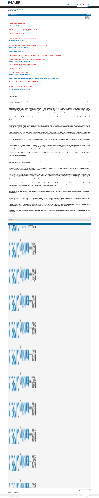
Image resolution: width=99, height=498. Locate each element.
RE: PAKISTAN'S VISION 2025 (14, 226)
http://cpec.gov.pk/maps (13, 41)
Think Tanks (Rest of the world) (20, 9)
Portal (69, 4)
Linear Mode (89, 14)
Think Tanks (13, 9)
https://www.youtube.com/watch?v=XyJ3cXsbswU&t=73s (21, 35)
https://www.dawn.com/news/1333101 (17, 51)
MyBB (12, 496)
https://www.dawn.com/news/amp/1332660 (18, 57)
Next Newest (16, 219)
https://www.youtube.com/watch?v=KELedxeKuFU (19, 30)
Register (20, 6)
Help (90, 4)
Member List (79, 4)
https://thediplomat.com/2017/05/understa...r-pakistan (19, 47)
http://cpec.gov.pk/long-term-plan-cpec (16, 40)
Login (17, 6)
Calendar (85, 4)
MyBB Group (19, 496)
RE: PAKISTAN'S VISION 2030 (14, 451)
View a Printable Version (12, 489)
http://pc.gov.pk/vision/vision (14, 25)
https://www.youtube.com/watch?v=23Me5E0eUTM (17, 82)
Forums (9, 9)
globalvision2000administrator (23, 225)
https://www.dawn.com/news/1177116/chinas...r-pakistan (19, 61)
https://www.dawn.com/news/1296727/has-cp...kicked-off (19, 74)
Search (74, 4)
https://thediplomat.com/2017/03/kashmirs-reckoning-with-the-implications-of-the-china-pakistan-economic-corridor (33, 78)
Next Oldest (11, 219)
